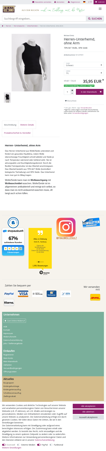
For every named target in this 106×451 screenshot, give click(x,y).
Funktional (58, 444)
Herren (8, 26)
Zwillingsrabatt (9, 396)
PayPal (45, 444)
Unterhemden (32, 26)
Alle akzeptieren (88, 406)
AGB (5, 326)
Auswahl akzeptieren (88, 417)
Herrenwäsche (19, 26)
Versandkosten (86, 108)
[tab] (10, 125)
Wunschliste (71, 101)
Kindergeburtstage (11, 386)
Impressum (8, 333)
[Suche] (95, 18)
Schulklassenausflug (12, 393)
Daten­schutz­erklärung (12, 340)
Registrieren (8, 354)
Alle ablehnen (88, 411)
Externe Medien (28, 444)
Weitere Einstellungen (11, 447)
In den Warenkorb (89, 92)
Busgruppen (8, 382)
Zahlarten (7, 365)
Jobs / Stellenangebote (12, 343)
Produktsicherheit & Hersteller (17, 133)
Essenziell (10, 444)
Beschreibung (10, 124)
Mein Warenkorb (10, 361)
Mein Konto (8, 358)
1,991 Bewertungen (40, 266)
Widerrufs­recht (9, 336)
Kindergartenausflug (12, 389)
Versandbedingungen (80, 113)
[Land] (84, 2)
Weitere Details (27, 124)
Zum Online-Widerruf (16, 320)
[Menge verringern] (72, 93)
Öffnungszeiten (10, 371)
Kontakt (6, 330)
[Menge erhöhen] (72, 90)
